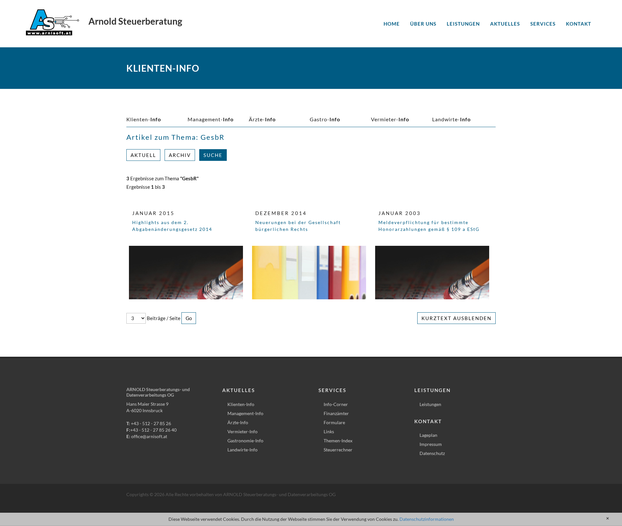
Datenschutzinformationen (426, 519)
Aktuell (143, 155)
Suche (213, 155)
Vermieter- (390, 119)
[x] (607, 518)
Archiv (180, 155)
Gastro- (325, 119)
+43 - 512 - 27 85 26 (151, 423)
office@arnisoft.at (149, 436)
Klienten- (143, 119)
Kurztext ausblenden (456, 318)
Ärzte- (262, 119)
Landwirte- (451, 119)
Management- (211, 119)
